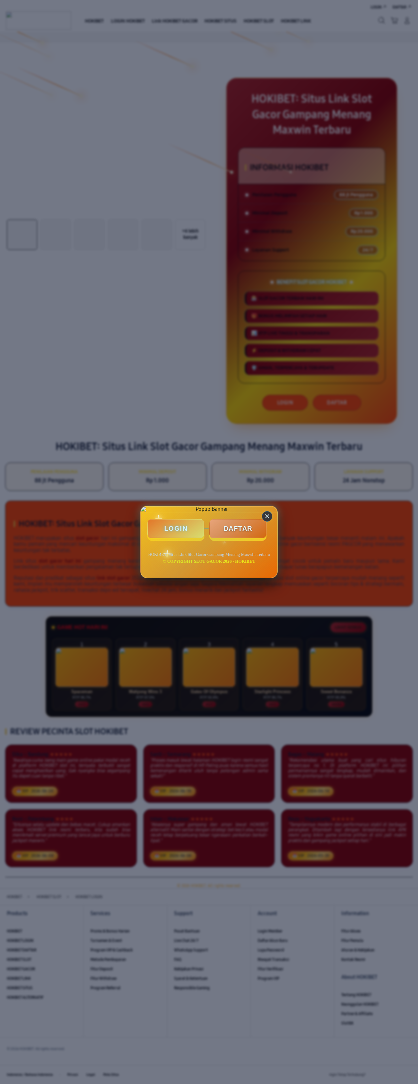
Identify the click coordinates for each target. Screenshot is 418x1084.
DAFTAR (238, 528)
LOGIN (176, 528)
